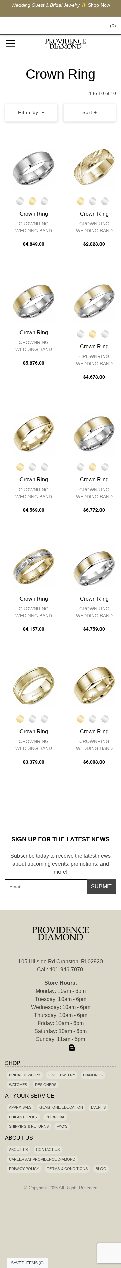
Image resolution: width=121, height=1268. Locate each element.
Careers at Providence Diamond (42, 1159)
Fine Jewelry (61, 1075)
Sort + (89, 112)
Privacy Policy (24, 1169)
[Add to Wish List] (38, 152)
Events (98, 1107)
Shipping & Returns (29, 1126)
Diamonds (93, 1075)
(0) (113, 25)
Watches (18, 1085)
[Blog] (72, 1048)
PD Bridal (55, 1117)
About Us (18, 1149)
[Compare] (51, 152)
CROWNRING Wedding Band (33, 227)
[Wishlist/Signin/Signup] (82, 26)
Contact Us (48, 1149)
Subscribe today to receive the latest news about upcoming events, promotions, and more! (60, 864)
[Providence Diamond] (65, 44)
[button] (69, 26)
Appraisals (20, 1107)
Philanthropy (23, 1117)
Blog (101, 1169)
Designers (45, 1085)
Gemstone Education (61, 1107)
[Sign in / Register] (93, 26)
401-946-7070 (66, 969)
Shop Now (99, 5)
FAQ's (62, 1126)
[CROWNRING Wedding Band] (33, 168)
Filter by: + (31, 112)
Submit (101, 886)
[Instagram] (60, 1048)
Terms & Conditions (67, 1169)
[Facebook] (49, 1048)
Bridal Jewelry (24, 1075)
